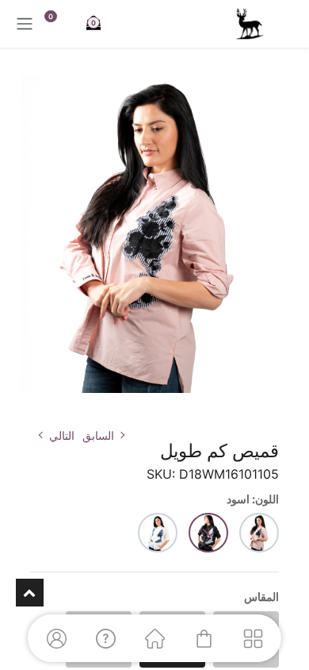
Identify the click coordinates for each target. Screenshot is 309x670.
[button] (283, 405)
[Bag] (203, 638)
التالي (61, 435)
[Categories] (253, 638)
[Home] (154, 638)
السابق (98, 435)
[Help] (105, 638)
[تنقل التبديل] (24, 23)
